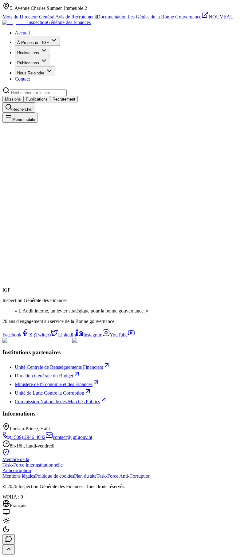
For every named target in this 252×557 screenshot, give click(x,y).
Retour (16, 294)
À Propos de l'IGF (33, 42)
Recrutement (64, 99)
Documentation (112, 16)
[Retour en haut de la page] (8, 549)
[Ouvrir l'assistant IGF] (8, 539)
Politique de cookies (54, 476)
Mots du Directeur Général (28, 16)
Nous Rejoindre (30, 73)
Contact (22, 79)
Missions (13, 99)
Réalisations (28, 52)
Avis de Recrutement (75, 16)
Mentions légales (18, 476)
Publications (28, 63)
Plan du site (85, 476)
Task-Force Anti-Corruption (123, 476)
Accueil (22, 32)
